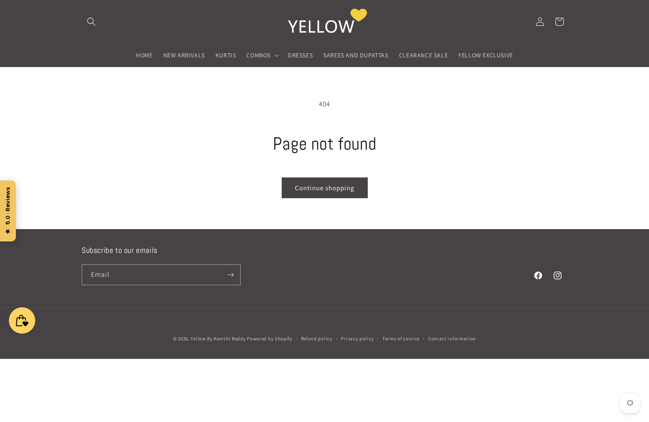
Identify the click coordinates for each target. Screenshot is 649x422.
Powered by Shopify (269, 338)
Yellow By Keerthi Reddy (218, 338)
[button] (91, 21)
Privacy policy (357, 338)
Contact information (452, 338)
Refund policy (316, 338)
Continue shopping (325, 188)
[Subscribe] (230, 274)
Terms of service (400, 338)
